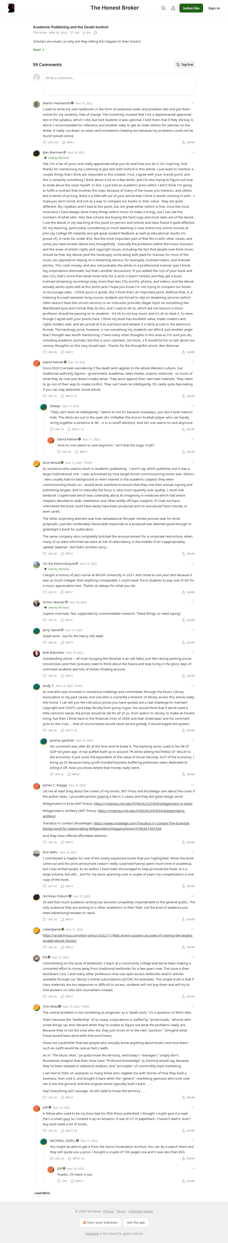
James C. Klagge (55, 785)
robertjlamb (52, 929)
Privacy (108, 1211)
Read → (39, 49)
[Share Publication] (173, 8)
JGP (45, 1107)
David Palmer (53, 362)
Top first (187, 65)
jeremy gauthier (62, 740)
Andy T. (48, 685)
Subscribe (191, 8)
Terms (121, 1211)
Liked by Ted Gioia (58, 157)
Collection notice (140, 1211)
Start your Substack (102, 1222)
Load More (42, 1193)
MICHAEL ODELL (63, 1140)
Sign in (214, 8)
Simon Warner (54, 602)
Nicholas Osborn (55, 896)
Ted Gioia (40, 32)
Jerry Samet (51, 630)
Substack (92, 1233)
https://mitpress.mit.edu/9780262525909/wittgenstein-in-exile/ (143, 803)
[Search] (163, 8)
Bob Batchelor (54, 652)
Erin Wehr (50, 852)
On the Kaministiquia (59, 563)
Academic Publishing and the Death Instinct (70, 27)
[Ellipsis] (192, 103)
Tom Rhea (50, 1006)
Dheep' (55, 406)
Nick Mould (51, 462)
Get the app (136, 1222)
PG (45, 957)
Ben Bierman (53, 152)
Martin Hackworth (57, 103)
